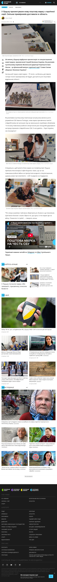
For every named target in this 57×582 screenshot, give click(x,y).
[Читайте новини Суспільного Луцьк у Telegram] (19, 564)
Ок (51, 576)
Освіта (31, 516)
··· (40, 3)
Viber (39, 252)
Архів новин (33, 547)
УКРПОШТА (4, 7)
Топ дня (31, 539)
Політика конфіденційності (10, 552)
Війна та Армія (33, 537)
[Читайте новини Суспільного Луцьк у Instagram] (7, 564)
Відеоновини (18, 7)
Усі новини (22, 2)
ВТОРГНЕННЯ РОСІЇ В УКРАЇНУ (37, 498)
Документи (32, 552)
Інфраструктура (34, 524)
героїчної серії (34, 67)
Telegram (31, 252)
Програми (4, 555)
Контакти (4, 547)
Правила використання (36, 550)
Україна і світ (5, 501)
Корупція (32, 511)
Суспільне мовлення (7, 550)
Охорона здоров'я (34, 521)
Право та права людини (9, 526)
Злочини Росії (5, 534)
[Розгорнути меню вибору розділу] (17, 3)
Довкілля (4, 521)
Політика (4, 532)
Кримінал (4, 514)
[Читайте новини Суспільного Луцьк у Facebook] (2, 564)
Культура (11, 7)
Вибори (3, 519)
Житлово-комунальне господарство (13, 524)
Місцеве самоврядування (37, 526)
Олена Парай (8, 18)
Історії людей (33, 529)
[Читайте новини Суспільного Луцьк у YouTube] (11, 564)
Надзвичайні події (35, 519)
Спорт (3, 503)
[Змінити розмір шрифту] (55, 22)
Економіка (4, 516)
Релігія (31, 532)
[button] (2, 60)
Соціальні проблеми (35, 534)
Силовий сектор (6, 529)
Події (3, 511)
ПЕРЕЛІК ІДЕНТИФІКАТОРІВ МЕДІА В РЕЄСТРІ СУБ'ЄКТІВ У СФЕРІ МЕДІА (41, 555)
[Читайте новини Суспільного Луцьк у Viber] (15, 564)
